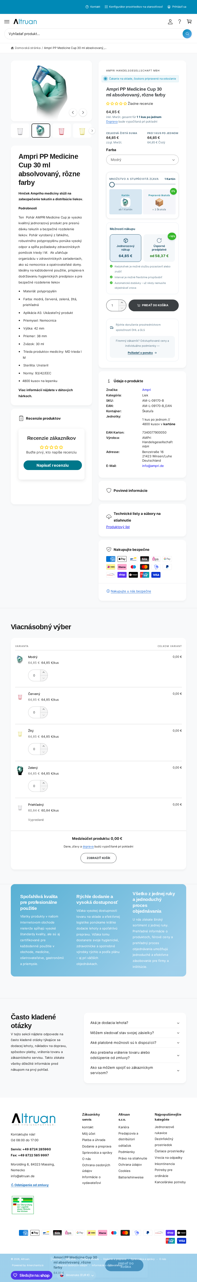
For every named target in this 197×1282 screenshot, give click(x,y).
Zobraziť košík (98, 858)
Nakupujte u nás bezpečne (131, 591)
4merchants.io (35, 1265)
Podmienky (126, 1152)
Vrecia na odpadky (168, 1157)
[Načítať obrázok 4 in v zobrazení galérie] (82, 130)
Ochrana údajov (130, 1164)
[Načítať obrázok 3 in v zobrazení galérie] (61, 130)
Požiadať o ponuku (140, 352)
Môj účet (88, 1133)
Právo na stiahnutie (132, 1158)
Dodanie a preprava (96, 1146)
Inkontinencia (165, 1164)
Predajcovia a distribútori (128, 1136)
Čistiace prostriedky (170, 1151)
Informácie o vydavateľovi (91, 1180)
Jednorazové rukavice (164, 1130)
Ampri (146, 390)
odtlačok (124, 1145)
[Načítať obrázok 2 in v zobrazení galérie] (40, 130)
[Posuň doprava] (83, 112)
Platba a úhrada (93, 1140)
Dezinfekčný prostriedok (164, 1142)
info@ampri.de (153, 466)
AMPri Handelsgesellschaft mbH (133, 70)
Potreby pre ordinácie (163, 1173)
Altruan (25, 1259)
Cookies (124, 1171)
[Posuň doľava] (73, 112)
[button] (7, 21)
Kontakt (95, 6)
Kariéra (123, 1127)
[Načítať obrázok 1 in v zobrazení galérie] (20, 130)
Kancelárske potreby (170, 1182)
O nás (86, 1159)
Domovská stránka (28, 48)
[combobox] (98, 34)
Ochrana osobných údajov (96, 1168)
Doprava (112, 121)
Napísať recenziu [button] (52, 465)
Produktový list (118, 527)
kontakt (87, 1127)
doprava (88, 846)
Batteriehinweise (131, 1177)
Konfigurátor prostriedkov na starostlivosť (136, 6)
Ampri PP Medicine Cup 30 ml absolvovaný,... (75, 48)
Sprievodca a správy (97, 1152)
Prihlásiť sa (179, 6)
